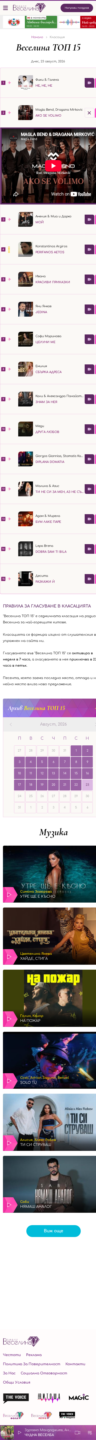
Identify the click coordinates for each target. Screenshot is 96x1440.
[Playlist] (90, 1432)
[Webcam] (77, 1432)
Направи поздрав (77, 7)
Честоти (12, 1355)
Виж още (53, 1231)
